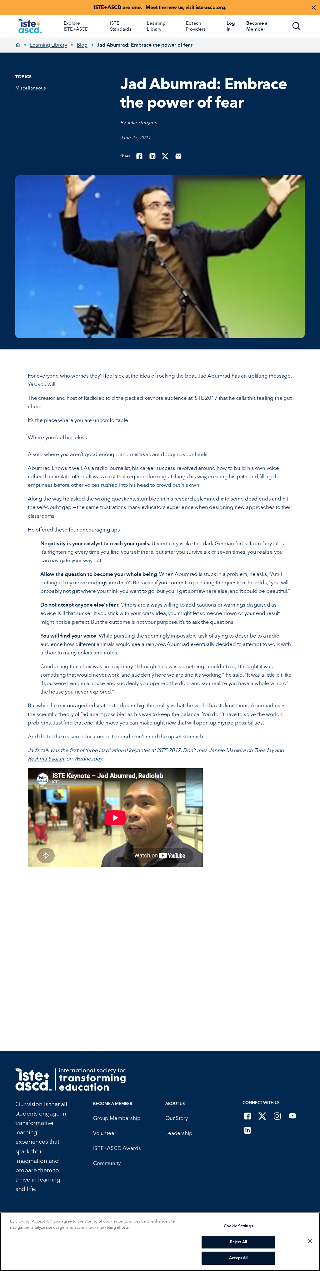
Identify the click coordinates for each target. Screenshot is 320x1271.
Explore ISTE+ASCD (76, 26)
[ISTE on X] (263, 1116)
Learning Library (156, 26)
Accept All (238, 1257)
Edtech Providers (196, 26)
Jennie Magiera (227, 750)
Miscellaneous (30, 88)
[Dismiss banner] (313, 7)
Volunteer (104, 1133)
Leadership (178, 1133)
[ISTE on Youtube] (293, 1116)
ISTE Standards (121, 26)
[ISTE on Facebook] (247, 1116)
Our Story (176, 1118)
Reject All (238, 1241)
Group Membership (116, 1118)
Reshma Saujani (46, 758)
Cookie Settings (238, 1225)
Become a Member (112, 1103)
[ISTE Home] (29, 26)
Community (106, 1163)
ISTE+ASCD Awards (117, 1148)
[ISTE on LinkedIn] (247, 1130)
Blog (82, 45)
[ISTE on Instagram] (277, 1116)
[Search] (297, 26)
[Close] (310, 1241)
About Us (175, 1103)
